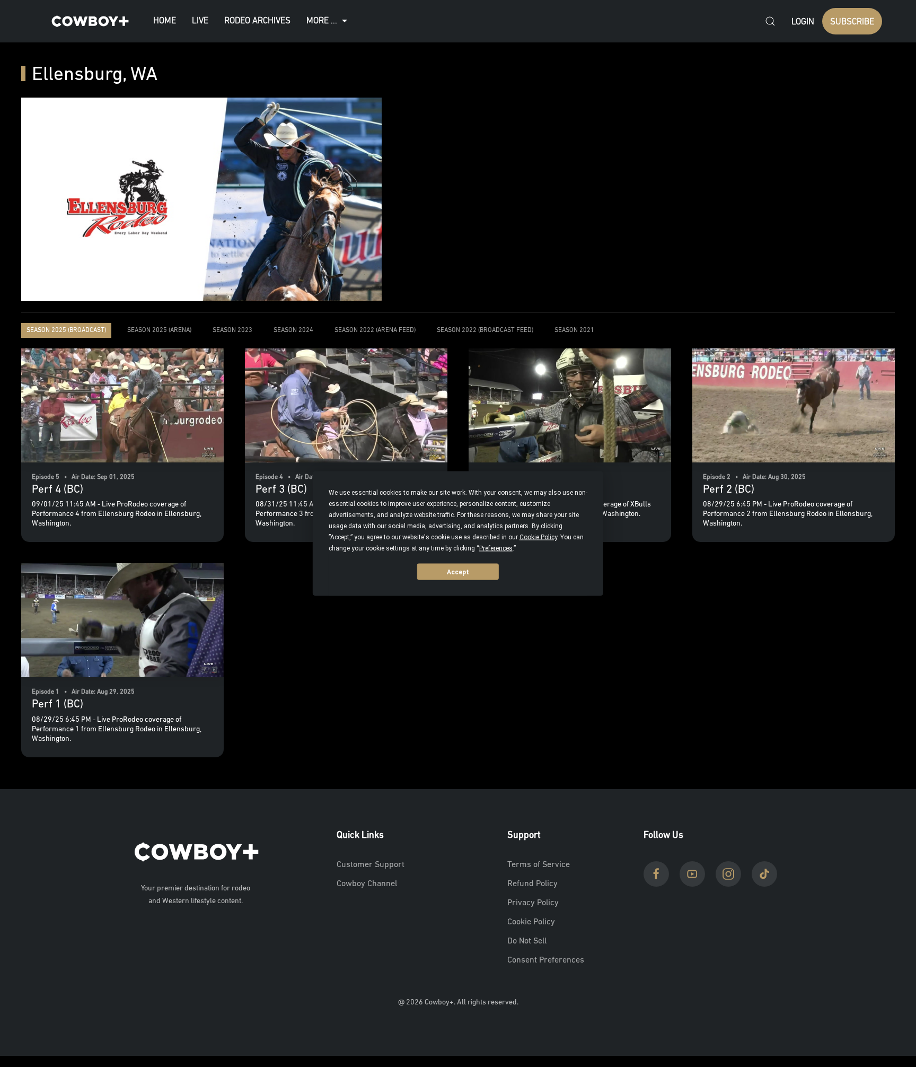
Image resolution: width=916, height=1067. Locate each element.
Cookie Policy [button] (538, 537)
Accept (458, 571)
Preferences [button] (496, 548)
